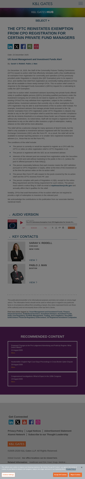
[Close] (81, 467)
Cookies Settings (8, 474)
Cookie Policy (71, 469)
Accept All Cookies (60, 474)
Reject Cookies (75, 474)
